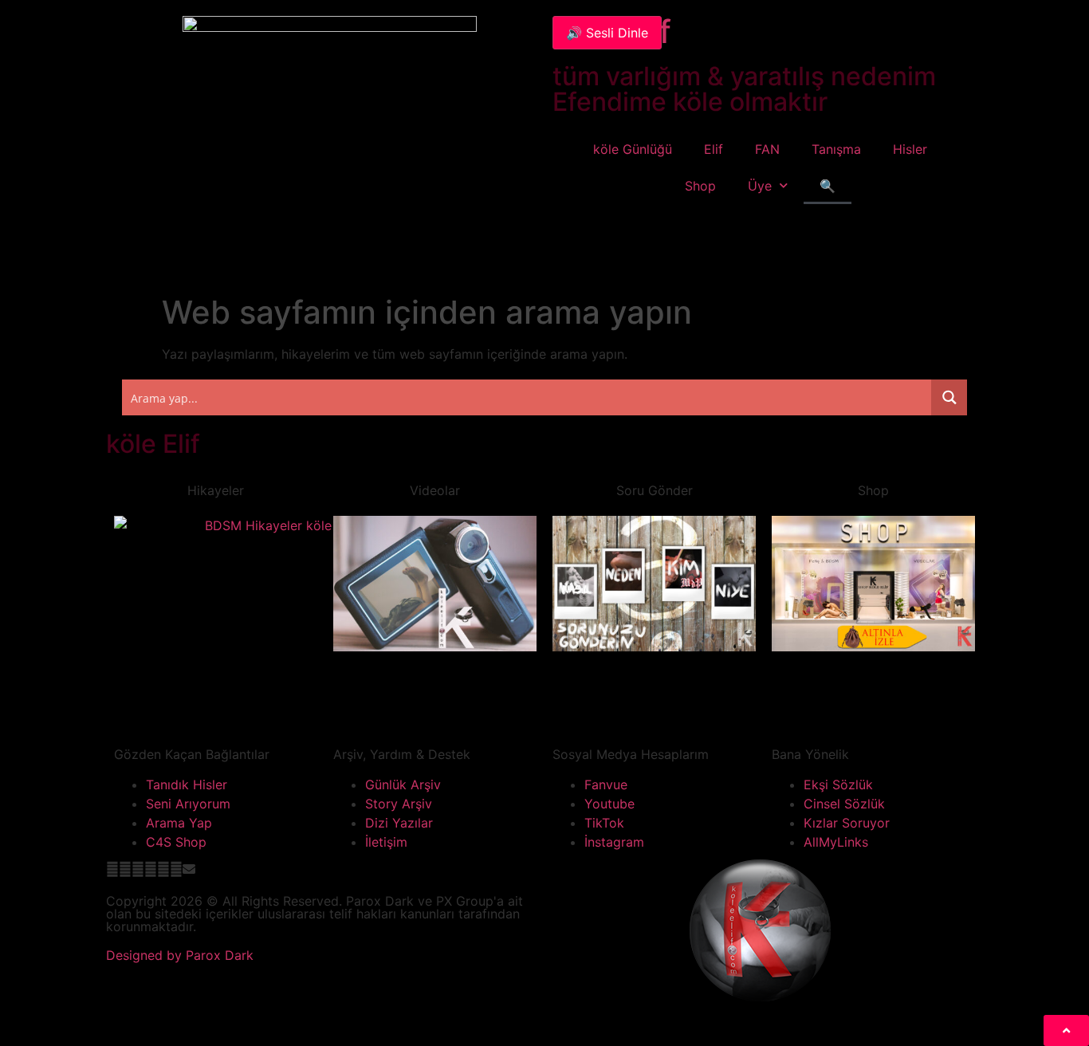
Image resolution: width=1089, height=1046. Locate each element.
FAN (767, 149)
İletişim (386, 842)
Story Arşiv (398, 804)
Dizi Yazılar (399, 823)
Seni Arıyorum (188, 804)
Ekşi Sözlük (838, 784)
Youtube (609, 804)
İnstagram (614, 842)
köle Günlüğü (632, 149)
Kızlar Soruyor (847, 823)
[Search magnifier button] (949, 397)
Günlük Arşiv (403, 784)
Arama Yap (179, 823)
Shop (700, 186)
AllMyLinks (836, 842)
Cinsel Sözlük (844, 804)
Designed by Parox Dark (180, 955)
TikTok (604, 823)
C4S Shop (176, 842)
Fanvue (605, 784)
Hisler (910, 149)
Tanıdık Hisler (186, 784)
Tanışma (836, 149)
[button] (112, 869)
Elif (713, 149)
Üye (760, 186)
